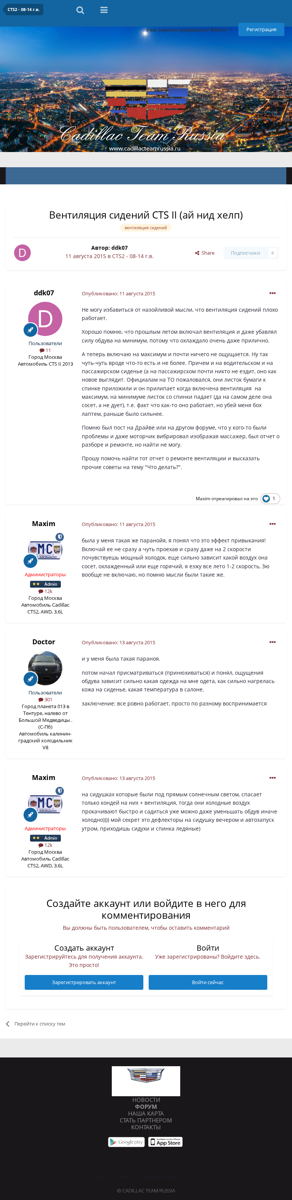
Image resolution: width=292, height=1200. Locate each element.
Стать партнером (146, 1120)
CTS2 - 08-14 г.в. (133, 256)
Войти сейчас (208, 982)
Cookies (191, 1176)
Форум (146, 1106)
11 (47, 350)
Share (206, 252)
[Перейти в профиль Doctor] (45, 668)
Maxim (203, 498)
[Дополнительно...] (272, 293)
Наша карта (146, 1113)
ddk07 (119, 247)
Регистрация (261, 29)
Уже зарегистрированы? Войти (187, 29)
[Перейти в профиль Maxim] (45, 550)
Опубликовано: (118, 293)
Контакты (146, 1127)
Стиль (121, 1176)
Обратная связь (157, 1176)
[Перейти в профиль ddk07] (22, 252)
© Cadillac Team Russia (146, 1190)
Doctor (43, 641)
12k (47, 591)
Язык (99, 1176)
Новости (146, 1099)
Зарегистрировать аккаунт (84, 982)
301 (47, 699)
